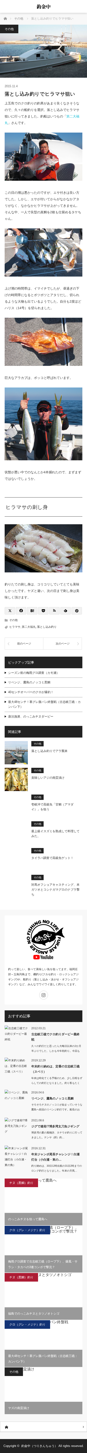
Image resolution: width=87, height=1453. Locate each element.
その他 (9, 29)
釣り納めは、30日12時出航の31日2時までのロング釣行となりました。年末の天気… (56, 1168)
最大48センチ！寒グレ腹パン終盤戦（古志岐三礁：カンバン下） (44, 704)
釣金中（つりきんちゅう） (39, 1446)
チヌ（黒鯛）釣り (21, 1183)
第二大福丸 (29, 626)
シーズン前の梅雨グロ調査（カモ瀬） (33, 673)
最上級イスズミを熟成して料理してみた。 (55, 833)
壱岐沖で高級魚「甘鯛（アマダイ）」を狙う (52, 807)
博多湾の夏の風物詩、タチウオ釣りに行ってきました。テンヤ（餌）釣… (56, 1135)
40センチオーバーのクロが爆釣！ (31, 692)
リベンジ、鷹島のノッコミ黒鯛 (29, 682)
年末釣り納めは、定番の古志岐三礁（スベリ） (55, 1069)
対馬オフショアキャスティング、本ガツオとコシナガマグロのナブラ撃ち (55, 889)
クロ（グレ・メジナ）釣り (27, 1230)
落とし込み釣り (47, 626)
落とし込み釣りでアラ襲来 (49, 751)
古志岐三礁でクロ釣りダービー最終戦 (55, 1036)
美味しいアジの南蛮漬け (47, 777)
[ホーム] (43, 1427)
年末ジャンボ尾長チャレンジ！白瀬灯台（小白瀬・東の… (55, 1156)
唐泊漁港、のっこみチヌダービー (30, 716)
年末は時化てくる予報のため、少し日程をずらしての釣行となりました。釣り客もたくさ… (56, 1083)
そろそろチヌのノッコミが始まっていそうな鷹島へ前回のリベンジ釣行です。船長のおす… (56, 1109)
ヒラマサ (14, 626)
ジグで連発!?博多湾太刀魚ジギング (55, 1126)
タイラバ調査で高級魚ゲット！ (52, 858)
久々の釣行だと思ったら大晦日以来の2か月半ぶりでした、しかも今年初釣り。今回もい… (56, 1051)
